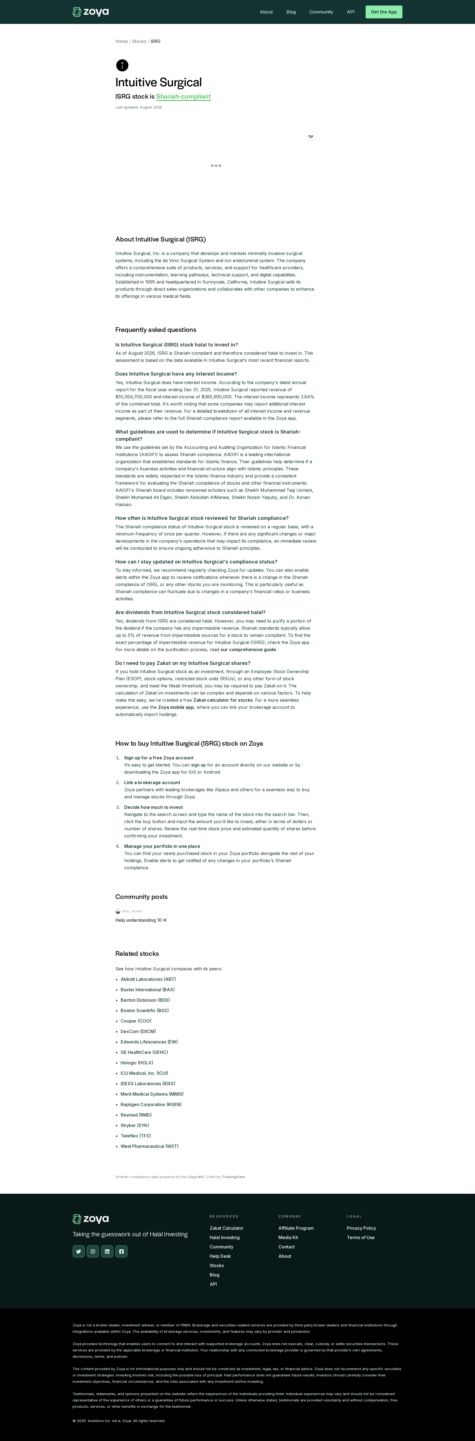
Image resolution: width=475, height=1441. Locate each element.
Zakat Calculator (227, 1228)
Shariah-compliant (183, 96)
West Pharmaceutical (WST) (150, 1146)
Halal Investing (225, 1237)
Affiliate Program (296, 1228)
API (351, 12)
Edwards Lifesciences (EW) (149, 1042)
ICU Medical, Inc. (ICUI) (144, 1073)
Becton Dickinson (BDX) (145, 1000)
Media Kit (288, 1237)
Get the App (384, 12)
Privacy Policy (361, 1228)
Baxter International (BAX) (148, 989)
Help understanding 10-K (141, 920)
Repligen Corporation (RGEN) (151, 1104)
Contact (286, 1247)
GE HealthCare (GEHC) (144, 1052)
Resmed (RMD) (136, 1115)
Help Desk (220, 1256)
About (266, 12)
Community (321, 12)
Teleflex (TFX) (136, 1136)
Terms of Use (361, 1237)
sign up (198, 765)
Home (121, 41)
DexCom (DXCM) (138, 1031)
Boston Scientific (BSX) (145, 1010)
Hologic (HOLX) (137, 1062)
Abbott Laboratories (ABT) (148, 979)
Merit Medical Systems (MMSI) (152, 1094)
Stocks (139, 41)
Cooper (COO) (136, 1021)
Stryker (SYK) (135, 1125)
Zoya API (196, 1177)
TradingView (233, 1177)
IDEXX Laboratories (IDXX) (148, 1083)
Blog (291, 12)
